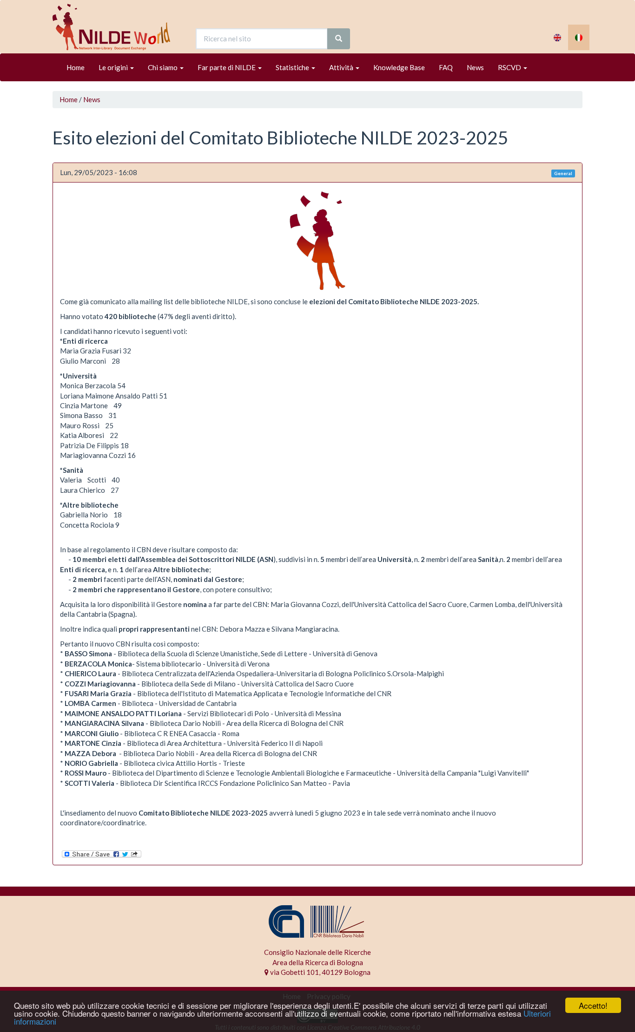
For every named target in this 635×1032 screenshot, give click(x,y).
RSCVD (510, 67)
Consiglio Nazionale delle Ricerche (317, 952)
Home (75, 67)
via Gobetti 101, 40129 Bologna (319, 972)
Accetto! (593, 1005)
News (475, 67)
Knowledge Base (399, 67)
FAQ (446, 67)
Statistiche (293, 67)
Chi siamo (163, 67)
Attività (342, 67)
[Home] (115, 27)
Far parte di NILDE (227, 67)
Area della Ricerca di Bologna (317, 962)
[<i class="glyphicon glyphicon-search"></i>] (338, 38)
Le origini (114, 67)
